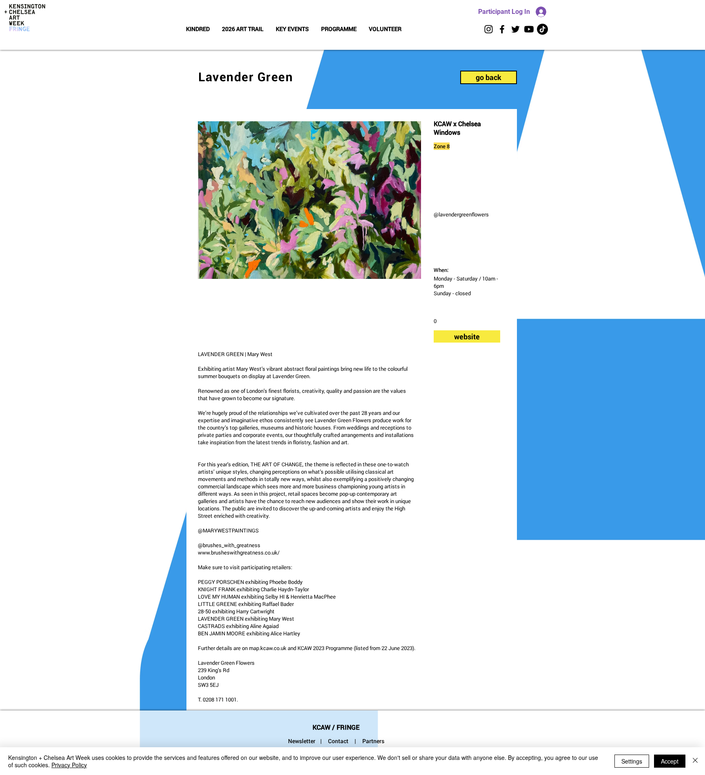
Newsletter (301, 741)
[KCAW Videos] (528, 29)
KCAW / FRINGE (336, 727)
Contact (338, 741)
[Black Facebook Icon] (502, 29)
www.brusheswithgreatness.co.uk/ (238, 552)
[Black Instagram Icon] (488, 29)
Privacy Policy (69, 765)
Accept (669, 761)
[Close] (695, 761)
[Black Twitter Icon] (515, 29)
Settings (631, 761)
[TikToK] (542, 29)
